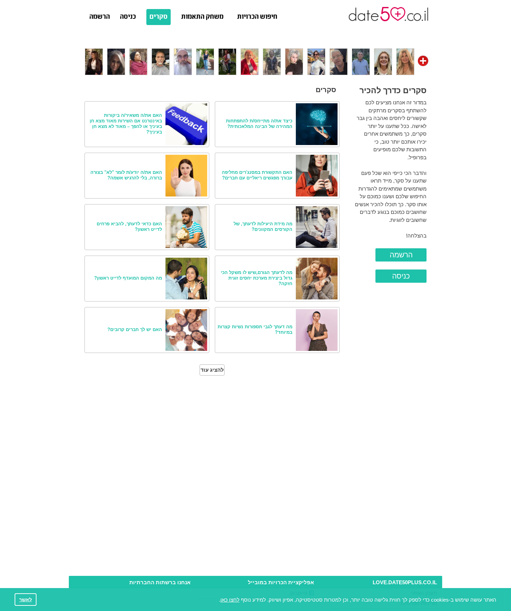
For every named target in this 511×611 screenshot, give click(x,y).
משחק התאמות (202, 17)
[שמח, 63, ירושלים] (182, 61)
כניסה (128, 17)
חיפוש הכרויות (257, 17)
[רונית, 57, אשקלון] (93, 61)
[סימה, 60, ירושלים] (116, 61)
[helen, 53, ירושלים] (383, 61)
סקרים (158, 17)
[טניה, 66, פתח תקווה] (271, 61)
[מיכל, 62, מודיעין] (316, 61)
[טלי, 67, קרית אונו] (205, 61)
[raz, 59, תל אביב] (338, 61)
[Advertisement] (255, 556)
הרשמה (99, 17)
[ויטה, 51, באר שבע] (294, 61)
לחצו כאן (230, 600)
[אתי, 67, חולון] (405, 61)
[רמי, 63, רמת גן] (360, 61)
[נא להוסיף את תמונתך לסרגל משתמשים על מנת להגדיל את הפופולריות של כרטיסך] (423, 61)
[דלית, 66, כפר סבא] (227, 61)
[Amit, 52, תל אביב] (138, 61)
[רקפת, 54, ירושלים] (249, 61)
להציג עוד (212, 370)
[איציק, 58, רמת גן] (160, 61)
